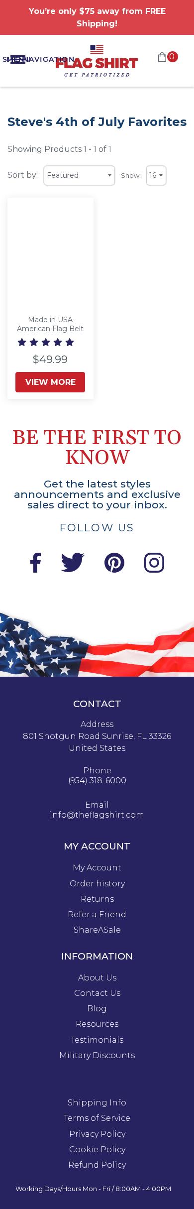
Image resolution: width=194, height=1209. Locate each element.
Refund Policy (97, 1165)
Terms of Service (97, 1118)
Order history (97, 884)
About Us (97, 978)
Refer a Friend (97, 915)
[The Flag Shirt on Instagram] (154, 570)
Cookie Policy (97, 1150)
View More (50, 382)
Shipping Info (97, 1103)
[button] (47, 342)
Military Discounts (97, 1056)
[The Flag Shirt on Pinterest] (114, 570)
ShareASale (97, 930)
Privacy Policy (97, 1134)
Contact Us (97, 993)
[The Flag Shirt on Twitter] (73, 570)
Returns (97, 899)
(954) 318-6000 (97, 781)
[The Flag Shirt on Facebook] (35, 570)
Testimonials (97, 1040)
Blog (97, 1009)
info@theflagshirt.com (97, 815)
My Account (97, 868)
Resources (97, 1024)
